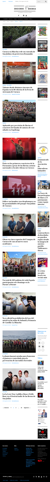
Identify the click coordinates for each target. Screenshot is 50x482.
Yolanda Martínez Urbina (43, 207)
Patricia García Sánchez (43, 254)
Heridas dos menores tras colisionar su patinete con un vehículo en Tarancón (29, 452)
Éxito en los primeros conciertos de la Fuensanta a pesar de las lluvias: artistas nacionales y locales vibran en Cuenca (19, 166)
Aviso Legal (5, 480)
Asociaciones (20, 18)
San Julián (5, 49)
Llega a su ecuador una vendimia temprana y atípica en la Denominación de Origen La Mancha (30, 463)
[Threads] (39, 350)
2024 (8, 21)
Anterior (6, 408)
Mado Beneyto (15, 170)
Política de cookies (14, 480)
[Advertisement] (43, 121)
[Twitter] (43, 343)
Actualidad (6, 18)
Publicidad (10, 1)
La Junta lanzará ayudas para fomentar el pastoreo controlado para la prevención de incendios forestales (19, 358)
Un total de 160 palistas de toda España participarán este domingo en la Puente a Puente (19, 282)
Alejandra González (16, 94)
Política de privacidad (24, 480)
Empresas (11, 18)
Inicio (4, 21)
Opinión (4, 1)
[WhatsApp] (43, 350)
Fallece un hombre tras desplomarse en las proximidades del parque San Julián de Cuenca (19, 204)
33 (21, 407)
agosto (12, 21)
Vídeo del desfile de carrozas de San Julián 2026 (42, 370)
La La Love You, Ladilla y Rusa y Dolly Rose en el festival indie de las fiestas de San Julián (19, 396)
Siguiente (27, 408)
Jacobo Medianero (41, 281)
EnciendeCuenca (15, 56)
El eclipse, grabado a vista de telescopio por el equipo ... (42, 402)
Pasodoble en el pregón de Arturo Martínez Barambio (42, 385)
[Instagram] (39, 346)
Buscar (46, 1)
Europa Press (14, 325)
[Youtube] (43, 346)
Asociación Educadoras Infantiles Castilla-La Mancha (42, 175)
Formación (26, 18)
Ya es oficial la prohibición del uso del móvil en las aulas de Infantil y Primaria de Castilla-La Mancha (19, 320)
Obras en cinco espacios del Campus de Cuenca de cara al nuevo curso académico (19, 242)
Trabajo (15, 18)
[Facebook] (39, 343)
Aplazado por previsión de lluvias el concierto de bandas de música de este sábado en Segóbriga (18, 128)
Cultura (30, 18)
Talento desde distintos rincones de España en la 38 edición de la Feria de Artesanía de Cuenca (18, 90)
